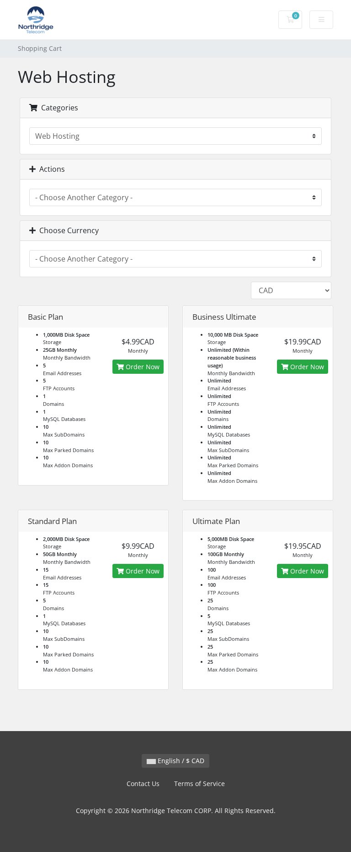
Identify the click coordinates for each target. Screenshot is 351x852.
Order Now (142, 366)
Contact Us (143, 783)
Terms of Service (199, 783)
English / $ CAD (180, 760)
